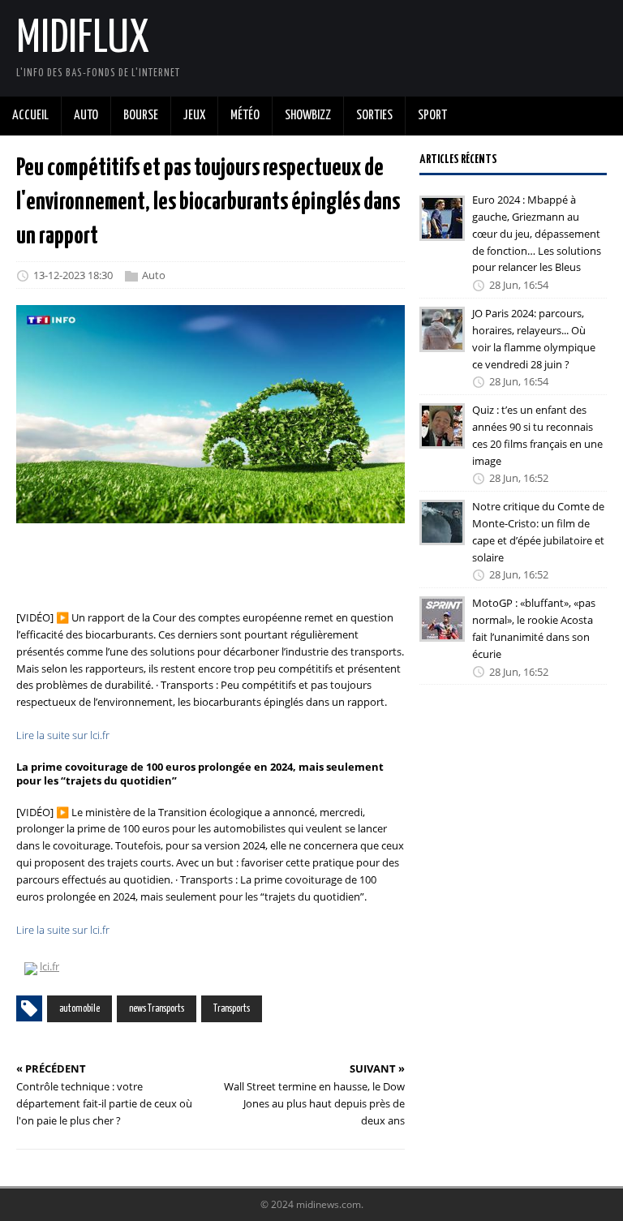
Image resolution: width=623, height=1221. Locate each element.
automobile (79, 1009)
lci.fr (49, 966)
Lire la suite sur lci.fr (63, 735)
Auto (153, 275)
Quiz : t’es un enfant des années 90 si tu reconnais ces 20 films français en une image (537, 434)
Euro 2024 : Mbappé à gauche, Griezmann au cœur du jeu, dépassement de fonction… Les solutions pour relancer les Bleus (536, 233)
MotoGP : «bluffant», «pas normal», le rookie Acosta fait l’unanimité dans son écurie (533, 627)
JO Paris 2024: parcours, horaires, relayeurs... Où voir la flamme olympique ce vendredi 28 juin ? (533, 338)
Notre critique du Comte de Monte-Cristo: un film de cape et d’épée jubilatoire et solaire (538, 531)
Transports (231, 1009)
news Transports (156, 1009)
